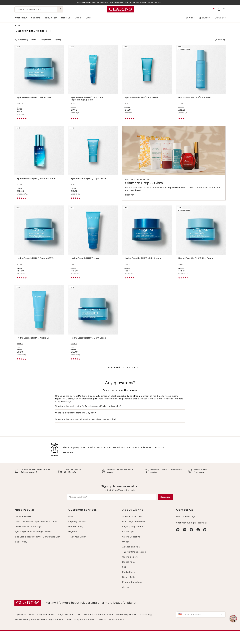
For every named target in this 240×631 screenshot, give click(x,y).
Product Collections (132, 582)
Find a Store (128, 572)
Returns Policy (75, 527)
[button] (120, 406)
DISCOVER (129, 195)
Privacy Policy (116, 619)
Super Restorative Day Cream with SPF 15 (35, 522)
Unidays (126, 542)
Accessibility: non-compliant (80, 619)
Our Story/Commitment (134, 522)
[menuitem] (212, 9)
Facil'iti (102, 619)
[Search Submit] (60, 9)
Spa (124, 567)
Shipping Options (77, 522)
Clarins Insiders (130, 557)
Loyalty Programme (132, 527)
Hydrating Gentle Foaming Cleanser (32, 532)
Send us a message (185, 516)
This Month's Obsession (134, 552)
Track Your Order (77, 537)
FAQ (70, 516)
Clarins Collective (131, 537)
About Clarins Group (132, 516)
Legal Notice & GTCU (69, 614)
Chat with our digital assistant (191, 523)
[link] (174, 163)
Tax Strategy (145, 614)
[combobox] (201, 614)
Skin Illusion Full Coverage (27, 527)
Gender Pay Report (126, 614)
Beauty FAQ (128, 577)
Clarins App (128, 532)
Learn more (68, 452)
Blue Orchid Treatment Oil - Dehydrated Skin (37, 537)
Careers (126, 587)
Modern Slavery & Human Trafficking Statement (38, 619)
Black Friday (20, 542)
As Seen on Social (131, 547)
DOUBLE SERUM (23, 516)
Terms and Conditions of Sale (98, 614)
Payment (73, 532)
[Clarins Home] (120, 9)
